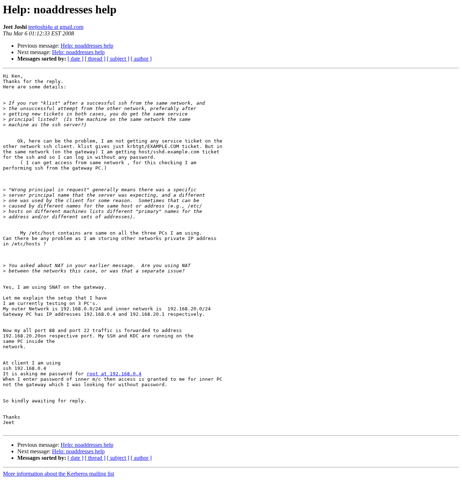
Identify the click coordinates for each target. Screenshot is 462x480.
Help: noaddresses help (87, 46)
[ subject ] (118, 59)
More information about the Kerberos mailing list (58, 474)
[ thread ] (95, 59)
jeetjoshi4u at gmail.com (55, 27)
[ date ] (75, 59)
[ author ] (141, 59)
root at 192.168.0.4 (114, 373)
